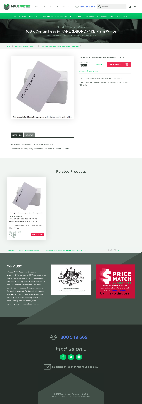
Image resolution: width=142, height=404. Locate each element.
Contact (65, 7)
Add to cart (116, 64)
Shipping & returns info (88, 71)
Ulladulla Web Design (81, 396)
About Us (46, 7)
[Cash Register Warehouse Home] (17, 6)
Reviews (29, 135)
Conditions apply (119, 290)
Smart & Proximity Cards (25, 46)
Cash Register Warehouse (62, 35)
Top (118, 250)
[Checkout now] (135, 7)
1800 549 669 (87, 6)
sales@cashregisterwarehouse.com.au (75, 366)
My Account (130, 7)
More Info (17, 135)
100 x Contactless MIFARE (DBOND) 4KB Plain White (60, 46)
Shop (9, 46)
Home (37, 7)
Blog (56, 7)
